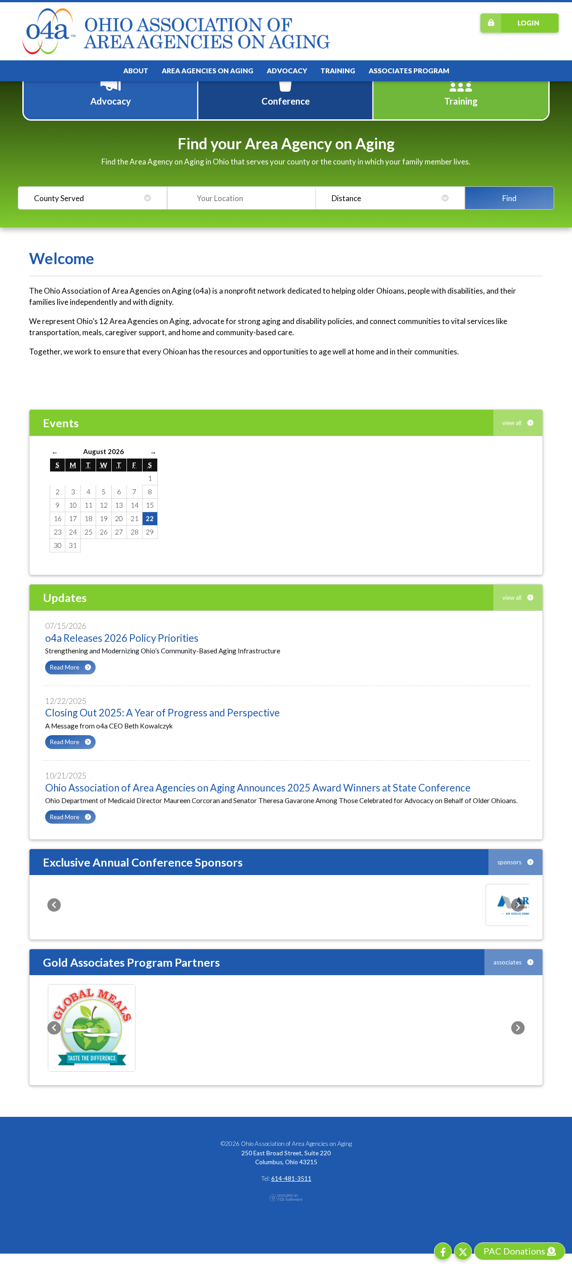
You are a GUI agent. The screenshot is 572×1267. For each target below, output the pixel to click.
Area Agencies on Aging (207, 71)
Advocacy (287, 71)
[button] (54, 911)
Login (528, 23)
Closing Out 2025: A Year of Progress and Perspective (162, 713)
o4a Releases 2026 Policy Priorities (121, 638)
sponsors (510, 862)
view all (512, 422)
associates (508, 975)
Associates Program (409, 71)
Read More (65, 667)
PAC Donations (515, 1251)
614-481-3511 (291, 1191)
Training (337, 71)
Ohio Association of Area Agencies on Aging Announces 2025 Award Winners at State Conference (258, 788)
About (135, 71)
